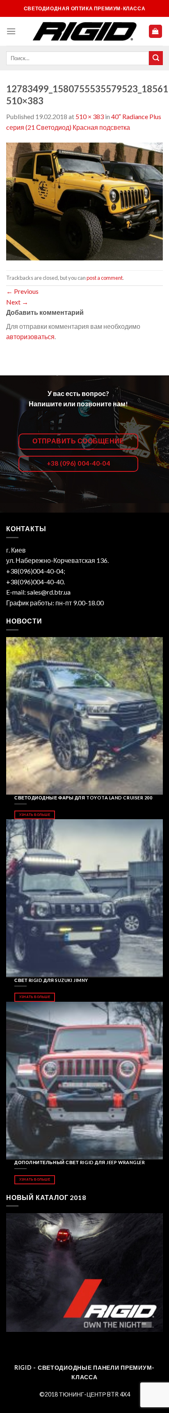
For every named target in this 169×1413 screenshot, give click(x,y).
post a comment (105, 277)
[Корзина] (155, 31)
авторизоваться (30, 336)
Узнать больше (34, 815)
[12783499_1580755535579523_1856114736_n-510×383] (84, 200)
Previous (22, 291)
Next (17, 302)
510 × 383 (89, 116)
